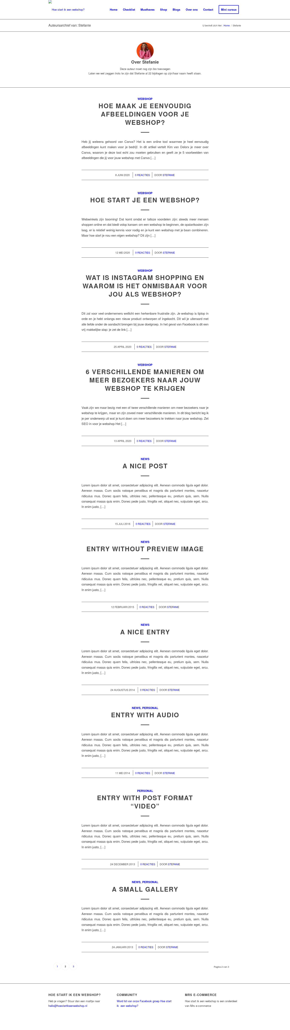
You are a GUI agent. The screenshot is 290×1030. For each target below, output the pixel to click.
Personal (150, 708)
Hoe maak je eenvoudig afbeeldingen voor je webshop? (145, 114)
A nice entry (145, 631)
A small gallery (145, 889)
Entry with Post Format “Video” (145, 801)
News (145, 459)
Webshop (145, 99)
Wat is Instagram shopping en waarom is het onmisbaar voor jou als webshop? (145, 285)
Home (227, 25)
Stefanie (169, 175)
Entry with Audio (145, 714)
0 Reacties (142, 175)
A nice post (145, 465)
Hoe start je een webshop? (145, 199)
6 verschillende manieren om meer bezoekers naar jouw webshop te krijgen (145, 380)
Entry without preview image (145, 548)
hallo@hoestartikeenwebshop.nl (67, 1006)
